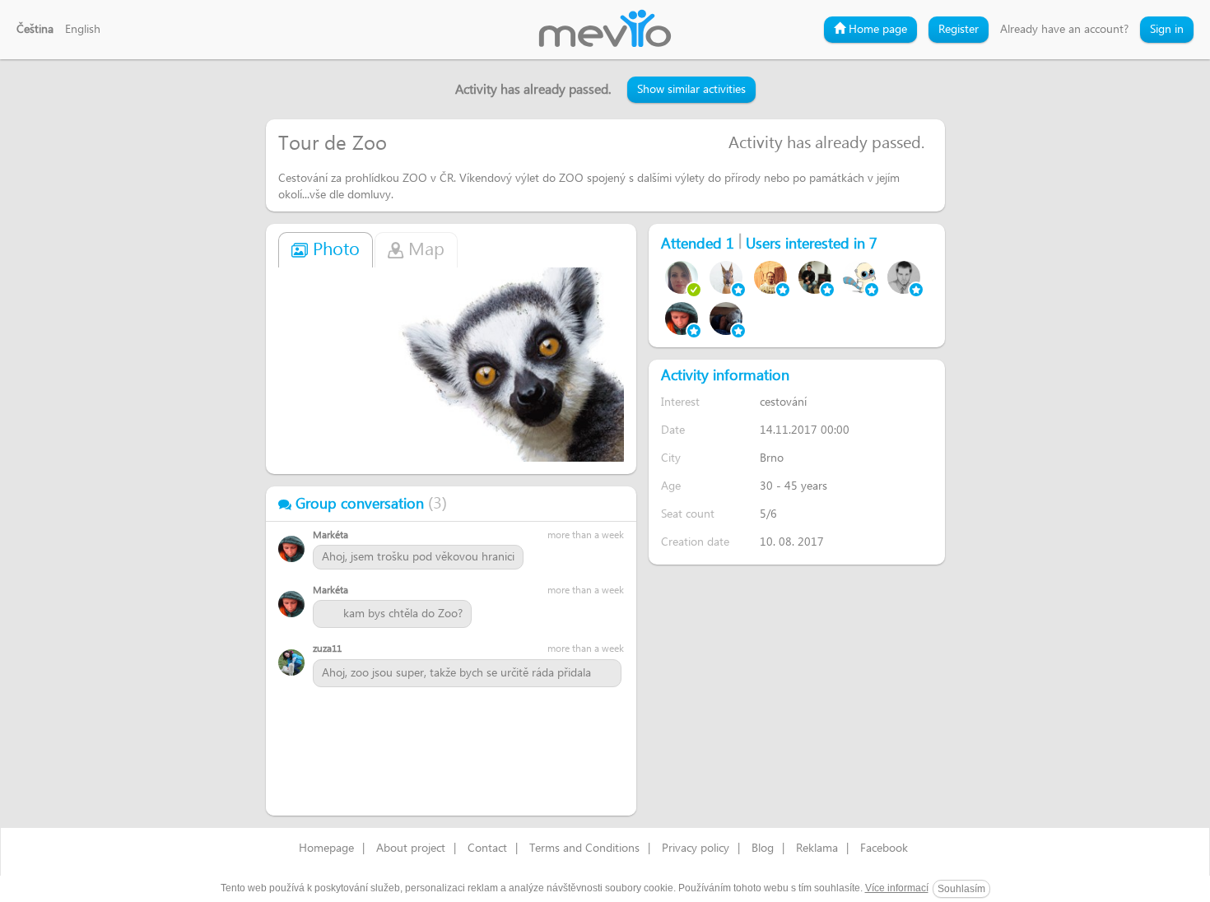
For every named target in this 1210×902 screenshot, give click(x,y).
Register (958, 30)
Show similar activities (691, 90)
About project (410, 848)
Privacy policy (695, 848)
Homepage (326, 848)
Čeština (35, 30)
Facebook (884, 848)
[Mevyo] (605, 29)
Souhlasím (961, 889)
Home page (876, 30)
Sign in (1167, 30)
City (671, 458)
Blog (763, 848)
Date (673, 430)
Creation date (695, 542)
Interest (680, 402)
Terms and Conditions (584, 848)
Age (671, 486)
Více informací (896, 888)
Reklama (817, 848)
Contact (487, 848)
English (82, 30)
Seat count (687, 514)
